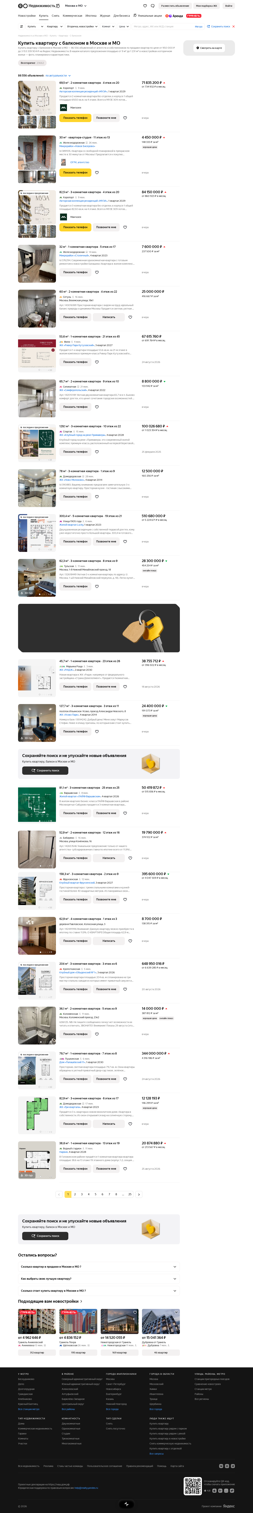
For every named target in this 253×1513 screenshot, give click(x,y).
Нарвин (63, 1152)
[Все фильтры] (21, 26)
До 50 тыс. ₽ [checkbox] (56, 633)
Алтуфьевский (70, 1394)
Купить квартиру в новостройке (168, 1438)
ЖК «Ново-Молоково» (71, 479)
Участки (22, 1443)
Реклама (48, 1466)
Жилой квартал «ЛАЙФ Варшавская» (80, 796)
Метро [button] (198, 26)
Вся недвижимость (28, 1466)
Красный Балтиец (28, 1404)
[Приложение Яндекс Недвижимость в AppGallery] (226, 1490)
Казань (110, 1399)
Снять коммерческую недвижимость (170, 1443)
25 (129, 1194)
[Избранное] (145, 6)
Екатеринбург (114, 1394)
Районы (199, 1394)
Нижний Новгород (116, 1404)
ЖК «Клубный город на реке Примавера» (82, 435)
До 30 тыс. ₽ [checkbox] (33, 633)
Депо (21, 1384)
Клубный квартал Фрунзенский (77, 882)
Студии (66, 1433)
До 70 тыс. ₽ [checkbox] (79, 633)
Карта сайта (177, 1466)
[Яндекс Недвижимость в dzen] (227, 1466)
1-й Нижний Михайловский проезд (88, 569)
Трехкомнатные (71, 1438)
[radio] (74, 1194)
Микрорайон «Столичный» (74, 255)
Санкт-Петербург (116, 1384)
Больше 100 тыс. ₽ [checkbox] (37, 643)
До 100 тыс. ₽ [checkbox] (102, 633)
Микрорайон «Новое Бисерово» (77, 146)
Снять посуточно (115, 1428)
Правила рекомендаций (139, 1466)
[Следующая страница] (139, 1194)
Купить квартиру (159, 1423)
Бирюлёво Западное (73, 1399)
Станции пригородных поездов (212, 1379)
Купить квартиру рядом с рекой (167, 1433)
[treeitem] (27, 16)
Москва (63, 300)
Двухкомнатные (71, 1423)
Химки (153, 1389)
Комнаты (23, 1438)
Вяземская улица (78, 300)
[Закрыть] (233, 26)
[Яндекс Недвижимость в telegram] (233, 1466)
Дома (21, 1423)
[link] (229, 6)
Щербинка (155, 1404)
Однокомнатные (71, 1428)
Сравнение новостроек (208, 1384)
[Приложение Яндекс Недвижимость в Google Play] (220, 1490)
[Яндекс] (229, 1506)
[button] (153, 6)
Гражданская (25, 1394)
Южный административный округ (81, 1384)
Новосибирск (113, 1389)
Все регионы (202, 1399)
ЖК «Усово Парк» (69, 714)
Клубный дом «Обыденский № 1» (77, 972)
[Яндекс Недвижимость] (39, 5)
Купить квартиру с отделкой (166, 1448)
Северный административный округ (82, 1379)
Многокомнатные (72, 1443)
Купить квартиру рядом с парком (168, 1428)
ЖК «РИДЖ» (66, 669)
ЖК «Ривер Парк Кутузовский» (76, 345)
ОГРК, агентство (79, 162)
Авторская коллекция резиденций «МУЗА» (83, 91)
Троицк (153, 1399)
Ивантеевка (156, 1394)
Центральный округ (73, 1404)
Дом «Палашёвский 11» (72, 1062)
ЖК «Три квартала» (70, 1107)
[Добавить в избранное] (125, 118)
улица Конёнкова (78, 841)
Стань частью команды (70, 1466)
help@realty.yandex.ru (86, 1488)
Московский (156, 1384)
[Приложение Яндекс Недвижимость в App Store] (214, 1490)
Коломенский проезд (81, 1017)
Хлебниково (25, 1399)
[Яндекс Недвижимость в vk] (221, 1466)
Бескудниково (26, 1379)
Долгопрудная (26, 1389)
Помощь (161, 1466)
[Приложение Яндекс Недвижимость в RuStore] (232, 1490)
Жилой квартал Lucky (71, 524)
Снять (109, 1423)
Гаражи (22, 1433)
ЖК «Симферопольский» (73, 390)
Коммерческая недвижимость (35, 1428)
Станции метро (203, 1389)
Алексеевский (70, 1389)
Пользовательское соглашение (104, 1466)
